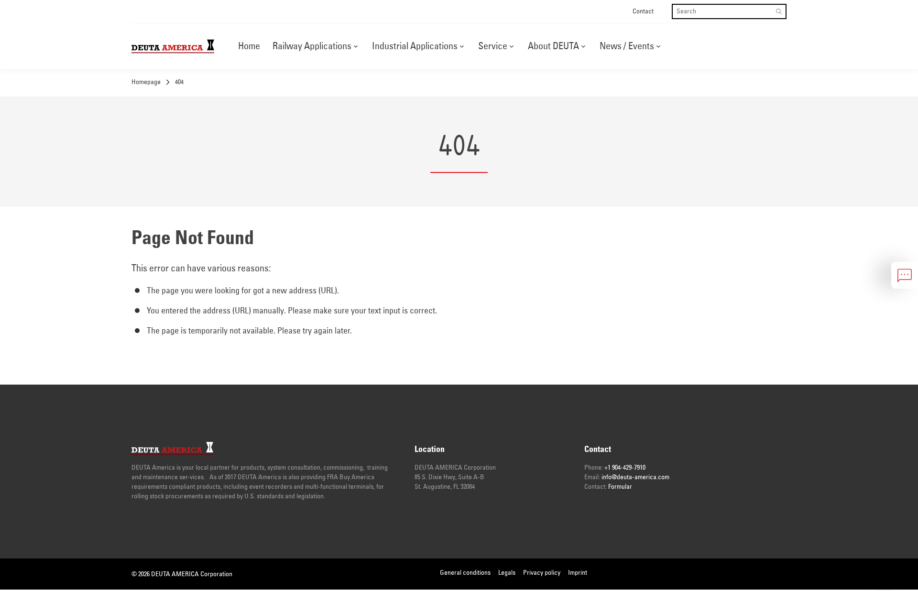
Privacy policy (541, 573)
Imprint (577, 573)
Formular (620, 487)
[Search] (779, 11)
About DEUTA (553, 46)
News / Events (627, 46)
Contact (643, 11)
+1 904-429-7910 (624, 467)
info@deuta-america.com (635, 477)
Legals (506, 573)
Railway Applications (312, 46)
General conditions (465, 573)
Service (492, 46)
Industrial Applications (415, 46)
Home (249, 46)
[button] (355, 46)
